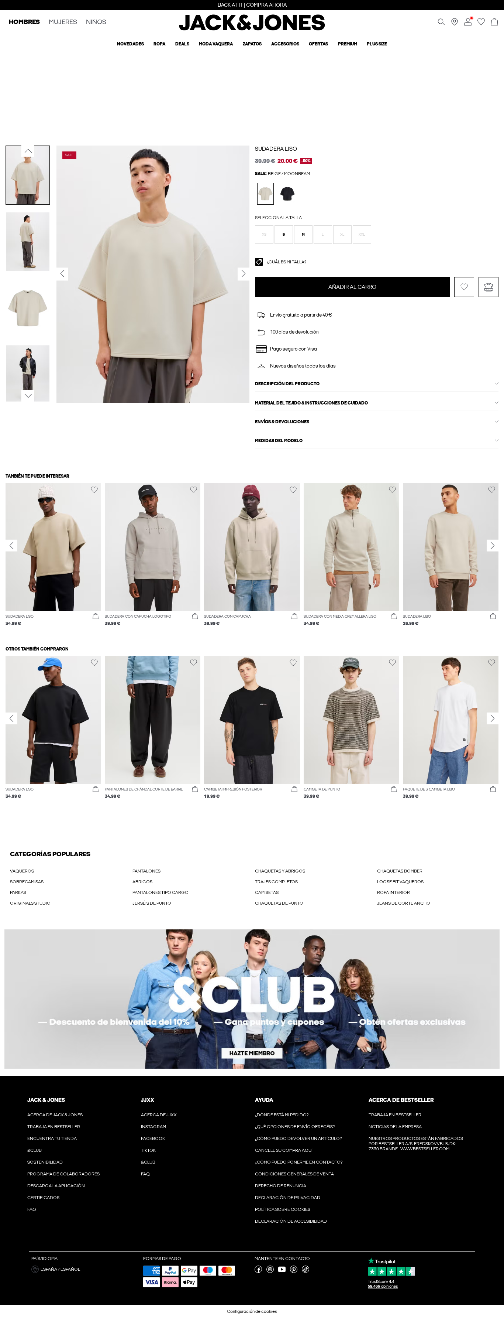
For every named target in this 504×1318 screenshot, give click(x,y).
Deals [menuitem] (182, 44)
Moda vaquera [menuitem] (216, 44)
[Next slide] (492, 545)
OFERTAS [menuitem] (318, 44)
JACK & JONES (46, 1100)
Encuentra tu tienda (52, 1138)
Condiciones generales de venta (294, 1174)
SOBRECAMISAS (27, 881)
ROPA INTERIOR (393, 892)
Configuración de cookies (252, 1311)
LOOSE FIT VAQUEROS (400, 881)
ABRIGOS (142, 881)
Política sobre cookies (282, 1209)
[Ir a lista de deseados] (481, 24)
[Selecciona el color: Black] (287, 194)
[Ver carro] (494, 22)
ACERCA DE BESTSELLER (401, 1100)
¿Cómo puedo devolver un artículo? (298, 1138)
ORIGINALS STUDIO (30, 903)
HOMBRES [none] (24, 22)
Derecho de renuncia (280, 1185)
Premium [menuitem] (347, 44)
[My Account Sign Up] (252, 999)
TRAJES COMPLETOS (276, 881)
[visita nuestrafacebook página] (258, 1271)
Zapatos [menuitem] (252, 44)
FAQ (31, 1209)
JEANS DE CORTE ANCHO (403, 903)
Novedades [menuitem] (130, 44)
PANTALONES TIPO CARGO (160, 892)
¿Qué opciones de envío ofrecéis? (295, 1126)
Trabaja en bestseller (53, 1126)
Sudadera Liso (276, 149)
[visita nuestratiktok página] (305, 1271)
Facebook (153, 1138)
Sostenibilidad (45, 1162)
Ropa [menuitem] (159, 44)
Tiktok (148, 1150)
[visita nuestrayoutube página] (282, 1271)
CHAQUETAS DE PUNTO (279, 903)
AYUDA (264, 1100)
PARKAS (18, 892)
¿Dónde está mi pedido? (281, 1114)
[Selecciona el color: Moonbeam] (265, 194)
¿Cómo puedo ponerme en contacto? (298, 1162)
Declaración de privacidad (287, 1197)
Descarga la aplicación (56, 1185)
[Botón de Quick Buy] (95, 616)
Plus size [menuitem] (377, 44)
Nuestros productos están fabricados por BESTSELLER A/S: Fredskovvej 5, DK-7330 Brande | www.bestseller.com (416, 1143)
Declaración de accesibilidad (291, 1221)
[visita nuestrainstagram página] (270, 1271)
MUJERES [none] (63, 22)
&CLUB (34, 1150)
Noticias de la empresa (395, 1126)
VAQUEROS (22, 871)
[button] (264, 234)
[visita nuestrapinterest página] (293, 1271)
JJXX (147, 1100)
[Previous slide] (11, 545)
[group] (53, 558)
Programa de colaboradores (63, 1174)
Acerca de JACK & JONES (55, 1114)
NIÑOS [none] (96, 22)
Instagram (153, 1126)
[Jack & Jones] (252, 28)
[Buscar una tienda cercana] (454, 24)
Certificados (43, 1197)
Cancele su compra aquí (284, 1150)
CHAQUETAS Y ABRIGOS (280, 871)
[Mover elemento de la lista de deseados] (464, 287)
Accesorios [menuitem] (285, 44)
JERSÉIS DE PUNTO (151, 903)
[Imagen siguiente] (27, 396)
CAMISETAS (267, 892)
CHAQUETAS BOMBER (399, 871)
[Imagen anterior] (27, 151)
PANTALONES (146, 871)
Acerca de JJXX (159, 1114)
